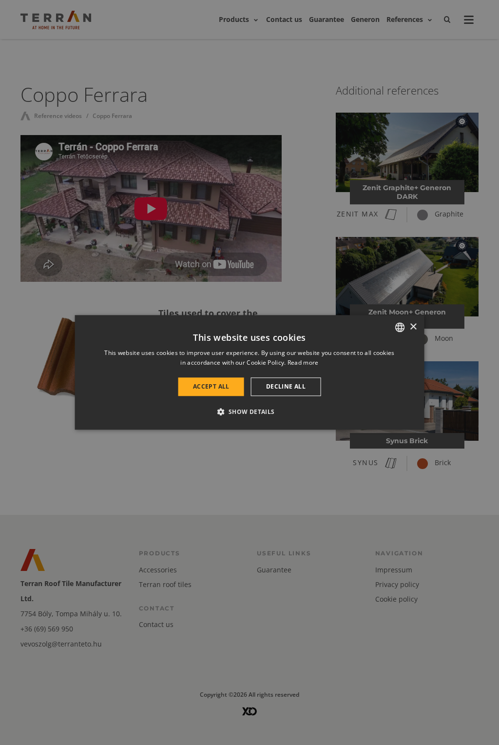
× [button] (413, 327)
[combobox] (399, 327)
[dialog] (249, 372)
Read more (303, 363)
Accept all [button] (211, 386)
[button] (249, 412)
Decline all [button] (286, 386)
